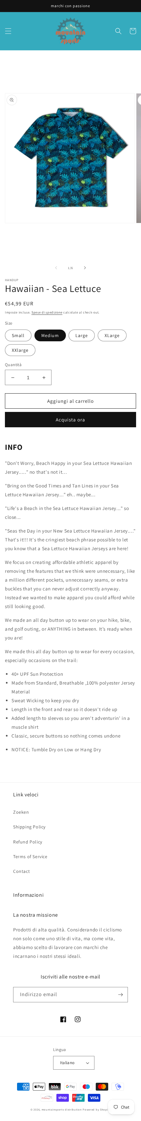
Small (18, 335)
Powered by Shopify (97, 1109)
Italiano (67, 1062)
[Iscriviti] (120, 994)
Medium (50, 335)
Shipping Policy (29, 827)
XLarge (112, 335)
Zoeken (21, 812)
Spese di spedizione (46, 312)
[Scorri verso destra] (85, 268)
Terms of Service (30, 856)
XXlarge (20, 350)
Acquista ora (70, 419)
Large (81, 335)
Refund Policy (27, 842)
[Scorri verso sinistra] (56, 268)
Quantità (13, 364)
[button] (8, 31)
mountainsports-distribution (62, 1109)
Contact (21, 871)
